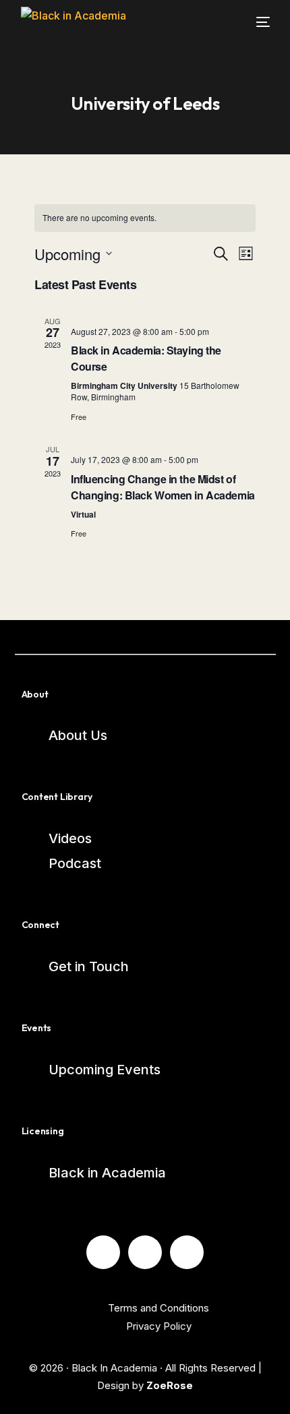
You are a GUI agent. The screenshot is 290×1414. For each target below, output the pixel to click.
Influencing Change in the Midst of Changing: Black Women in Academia (163, 487)
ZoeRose (169, 1385)
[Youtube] (145, 1252)
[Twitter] (103, 1252)
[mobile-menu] (254, 22)
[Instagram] (187, 1252)
